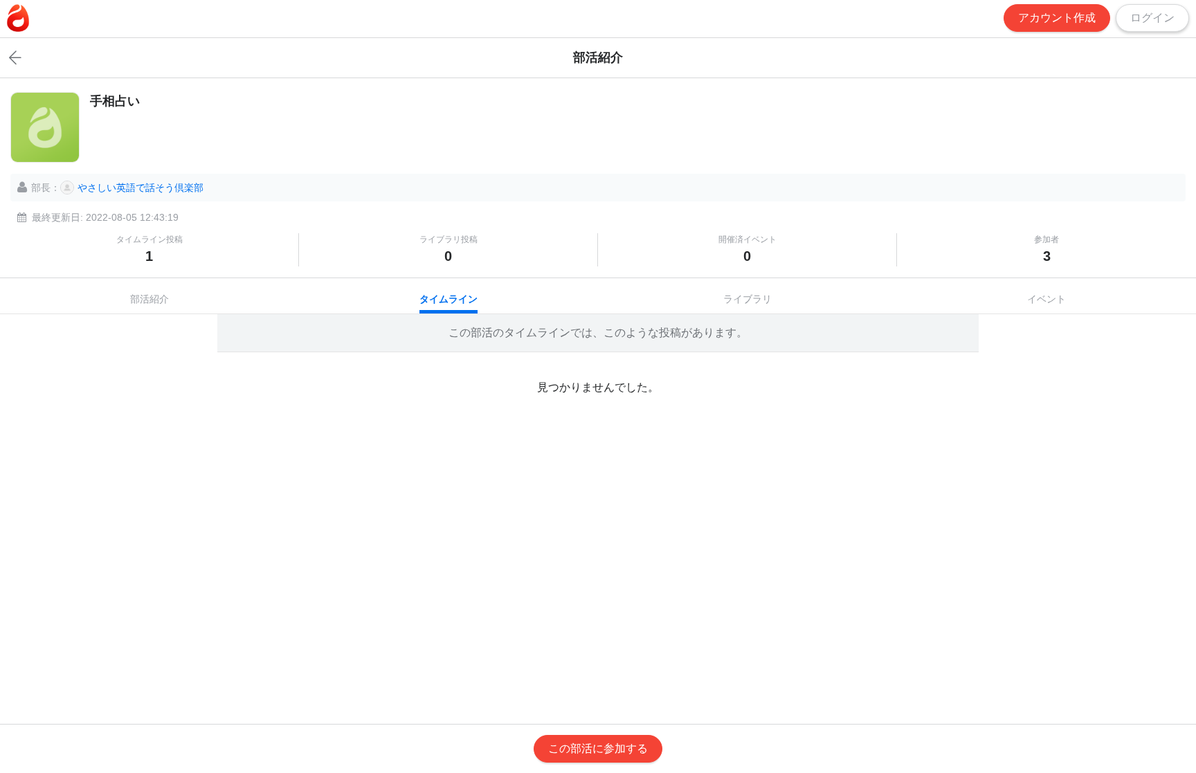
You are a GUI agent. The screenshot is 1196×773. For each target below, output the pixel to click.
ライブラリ (747, 298)
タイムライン (448, 298)
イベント (1046, 298)
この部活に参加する (598, 748)
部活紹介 (149, 298)
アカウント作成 (1057, 18)
